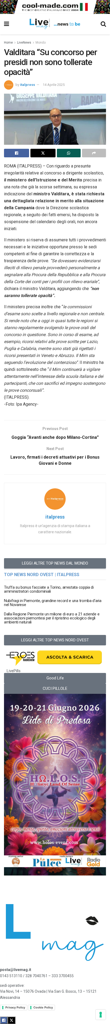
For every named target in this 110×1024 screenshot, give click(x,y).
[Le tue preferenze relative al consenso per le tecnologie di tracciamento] (101, 1015)
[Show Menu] (6, 24)
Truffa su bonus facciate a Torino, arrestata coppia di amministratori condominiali (49, 589)
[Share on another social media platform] (94, 153)
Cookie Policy (43, 1007)
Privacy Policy (15, 1007)
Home (8, 42)
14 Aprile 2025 (54, 85)
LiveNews (24, 42)
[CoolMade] (55, 6)
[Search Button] (103, 24)
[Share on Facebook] (16, 153)
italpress (27, 85)
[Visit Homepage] (55, 24)
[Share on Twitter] (43, 153)
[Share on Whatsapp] (69, 153)
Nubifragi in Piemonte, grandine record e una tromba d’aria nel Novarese (52, 602)
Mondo (41, 42)
